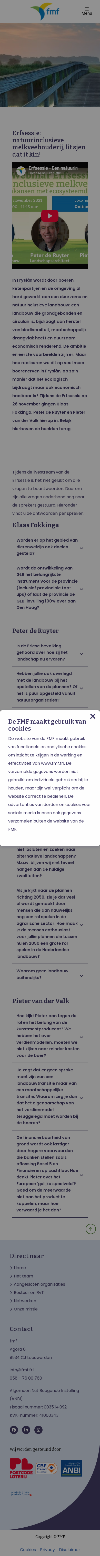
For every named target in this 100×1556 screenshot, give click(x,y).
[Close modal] (93, 716)
